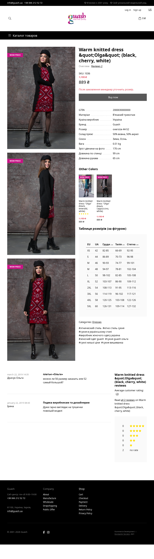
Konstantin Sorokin (122, 534)
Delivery (83, 505)
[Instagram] (48, 532)
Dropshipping (50, 505)
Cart (81, 494)
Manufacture (49, 498)
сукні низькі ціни (90, 342)
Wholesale (48, 501)
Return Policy (85, 509)
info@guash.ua (15, 2)
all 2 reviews (128, 400)
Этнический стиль (91, 328)
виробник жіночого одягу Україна (100, 335)
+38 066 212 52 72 (33, 2)
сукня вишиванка (113, 342)
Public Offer (49, 509)
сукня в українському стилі (96, 331)
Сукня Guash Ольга (117, 339)
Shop (82, 489)
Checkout (83, 498)
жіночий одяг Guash (92, 339)
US (150, 9)
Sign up (137, 9)
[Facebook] (44, 532)
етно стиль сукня (114, 328)
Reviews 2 (96, 66)
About (46, 494)
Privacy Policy (85, 513)
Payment (83, 501)
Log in (128, 9)
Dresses (97, 322)
